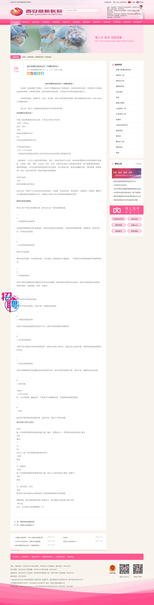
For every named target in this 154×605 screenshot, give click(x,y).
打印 (61, 70)
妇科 (117, 97)
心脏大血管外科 (122, 125)
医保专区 (25, 557)
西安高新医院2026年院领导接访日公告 (127, 196)
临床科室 (96, 22)
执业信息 (35, 22)
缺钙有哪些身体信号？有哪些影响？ (27, 545)
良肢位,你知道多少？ (27, 525)
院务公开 (66, 22)
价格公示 (134, 225)
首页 (24, 57)
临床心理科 (120, 103)
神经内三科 (120, 81)
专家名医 (106, 22)
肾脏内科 (119, 130)
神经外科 (119, 147)
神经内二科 (120, 75)
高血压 (65, 537)
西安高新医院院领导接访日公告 (125, 181)
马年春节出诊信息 (120, 185)
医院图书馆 (108, 2)
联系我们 (71, 557)
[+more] (138, 164)
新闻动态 (56, 22)
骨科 (117, 153)
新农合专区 (36, 557)
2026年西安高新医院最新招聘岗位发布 (127, 189)
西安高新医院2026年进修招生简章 (126, 200)
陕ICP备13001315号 (75, 580)
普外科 (118, 136)
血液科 (118, 119)
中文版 (133, 2)
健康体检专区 (47, 557)
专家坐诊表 (137, 22)
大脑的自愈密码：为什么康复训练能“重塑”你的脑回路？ (30, 537)
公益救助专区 (60, 557)
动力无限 (70, 586)
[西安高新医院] (37, 15)
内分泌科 (119, 92)
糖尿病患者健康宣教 (27, 522)
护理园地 (117, 22)
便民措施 (118, 225)
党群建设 (76, 22)
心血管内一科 (121, 108)
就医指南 (86, 22)
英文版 (141, 2)
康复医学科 (39, 57)
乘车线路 (134, 231)
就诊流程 (134, 219)
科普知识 (48, 57)
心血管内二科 (121, 114)
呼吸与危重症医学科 (123, 70)
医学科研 (127, 22)
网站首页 (15, 22)
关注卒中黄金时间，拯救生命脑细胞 (27, 541)
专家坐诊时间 (119, 219)
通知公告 (118, 164)
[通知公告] (126, 173)
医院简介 (25, 22)
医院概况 (46, 22)
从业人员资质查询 (121, 2)
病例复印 (118, 231)
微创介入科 (120, 142)
